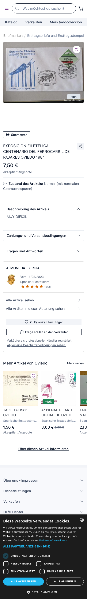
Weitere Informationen (53, 540)
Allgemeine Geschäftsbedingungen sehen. (36, 345)
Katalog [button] (11, 22)
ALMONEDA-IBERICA (22, 268)
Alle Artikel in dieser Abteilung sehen (35, 308)
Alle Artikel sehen (20, 300)
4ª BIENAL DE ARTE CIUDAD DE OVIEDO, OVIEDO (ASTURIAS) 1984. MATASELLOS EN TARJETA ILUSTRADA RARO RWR (58, 412)
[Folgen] (76, 49)
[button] (43, 209)
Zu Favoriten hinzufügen (46, 322)
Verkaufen (33, 22)
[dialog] (43, 556)
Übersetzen (19, 134)
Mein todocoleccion (66, 22)
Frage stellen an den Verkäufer (46, 332)
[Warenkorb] (81, 8)
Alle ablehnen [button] (65, 581)
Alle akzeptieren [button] (23, 581)
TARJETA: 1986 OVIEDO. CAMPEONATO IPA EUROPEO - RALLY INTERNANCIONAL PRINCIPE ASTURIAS (19, 412)
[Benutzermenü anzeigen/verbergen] (6, 8)
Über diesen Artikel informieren (43, 449)
